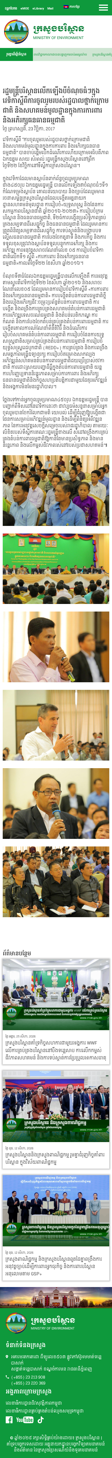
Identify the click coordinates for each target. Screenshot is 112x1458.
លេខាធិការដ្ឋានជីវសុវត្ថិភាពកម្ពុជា (34, 1403)
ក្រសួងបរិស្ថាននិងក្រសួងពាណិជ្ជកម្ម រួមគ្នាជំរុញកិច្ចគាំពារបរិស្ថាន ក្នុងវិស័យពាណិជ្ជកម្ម (55, 1158)
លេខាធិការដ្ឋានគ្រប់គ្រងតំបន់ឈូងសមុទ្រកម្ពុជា (45, 1411)
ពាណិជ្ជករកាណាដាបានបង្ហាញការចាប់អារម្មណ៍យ (66, 54)
